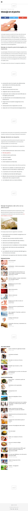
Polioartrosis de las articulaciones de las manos (17, 414)
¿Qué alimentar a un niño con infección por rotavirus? (17, 372)
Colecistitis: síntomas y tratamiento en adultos (17, 324)
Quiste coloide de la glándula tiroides (16, 348)
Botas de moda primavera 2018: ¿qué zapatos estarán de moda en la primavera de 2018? (16, 449)
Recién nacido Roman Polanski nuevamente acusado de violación (16, 409)
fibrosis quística (6, 153)
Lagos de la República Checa (15, 396)
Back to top (14, 505)
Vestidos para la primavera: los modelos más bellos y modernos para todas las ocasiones (17, 403)
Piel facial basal (11, 260)
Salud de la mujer (11, 9)
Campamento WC (12, 391)
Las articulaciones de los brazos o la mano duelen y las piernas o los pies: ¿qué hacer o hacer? (16, 273)
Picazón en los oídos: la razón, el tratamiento (15, 301)
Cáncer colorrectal (12, 295)
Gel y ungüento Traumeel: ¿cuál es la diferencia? (16, 312)
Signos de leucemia (12, 289)
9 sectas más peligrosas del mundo (16, 425)
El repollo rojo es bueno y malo (15, 365)
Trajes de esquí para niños (14, 460)
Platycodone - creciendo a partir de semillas (16, 380)
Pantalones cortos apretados (15, 385)
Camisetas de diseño (13, 354)
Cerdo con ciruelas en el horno (15, 436)
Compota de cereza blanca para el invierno (16, 420)
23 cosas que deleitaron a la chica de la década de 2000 (17, 455)
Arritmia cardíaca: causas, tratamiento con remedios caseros (17, 278)
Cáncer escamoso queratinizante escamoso (16, 307)
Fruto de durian (11, 431)
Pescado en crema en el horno (15, 360)
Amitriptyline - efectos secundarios (16, 266)
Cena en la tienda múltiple (14, 442)
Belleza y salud (4, 9)
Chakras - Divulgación (13, 465)
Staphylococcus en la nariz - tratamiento (14, 284)
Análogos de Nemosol (13, 318)
